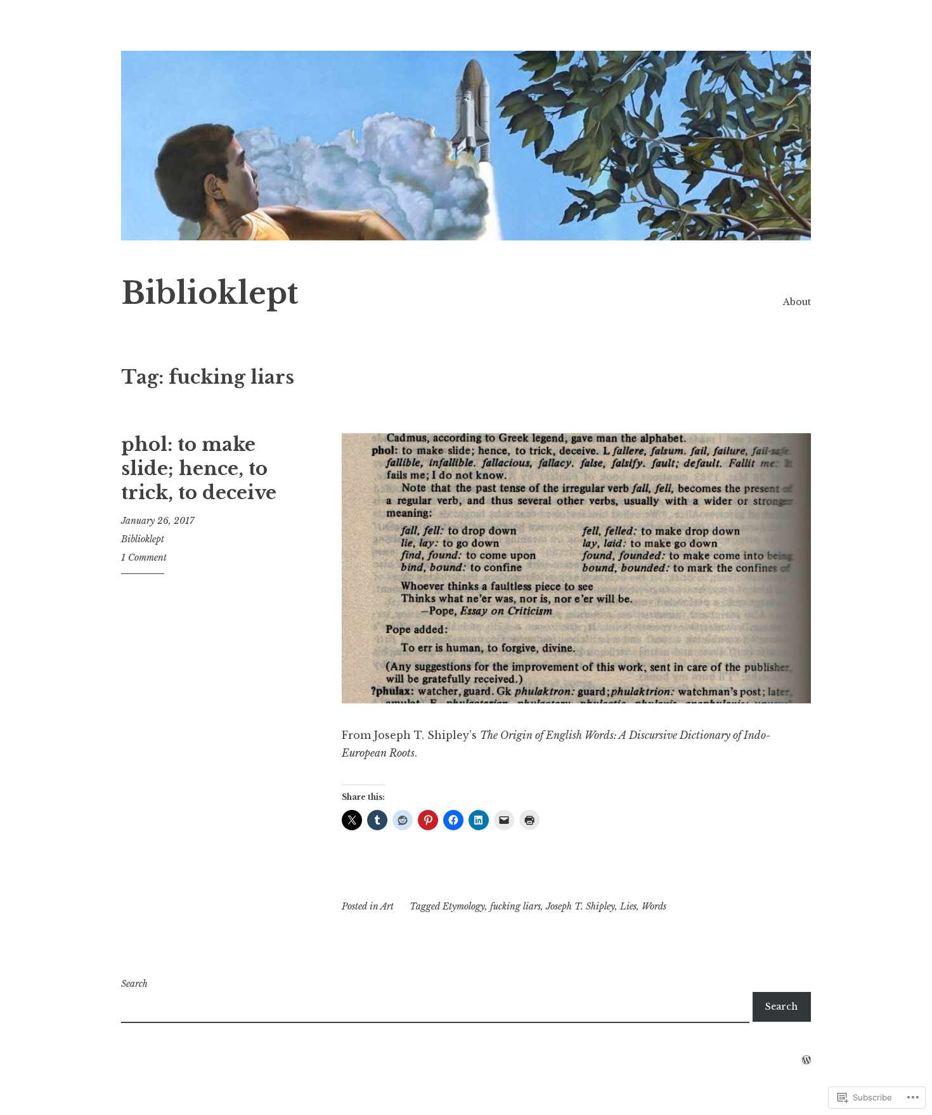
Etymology (464, 906)
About (797, 302)
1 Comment (144, 557)
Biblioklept (209, 293)
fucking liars (515, 906)
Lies (628, 906)
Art (387, 906)
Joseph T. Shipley (580, 906)
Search (134, 983)
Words (654, 906)
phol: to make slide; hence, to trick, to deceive (198, 468)
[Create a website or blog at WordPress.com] (806, 1060)
